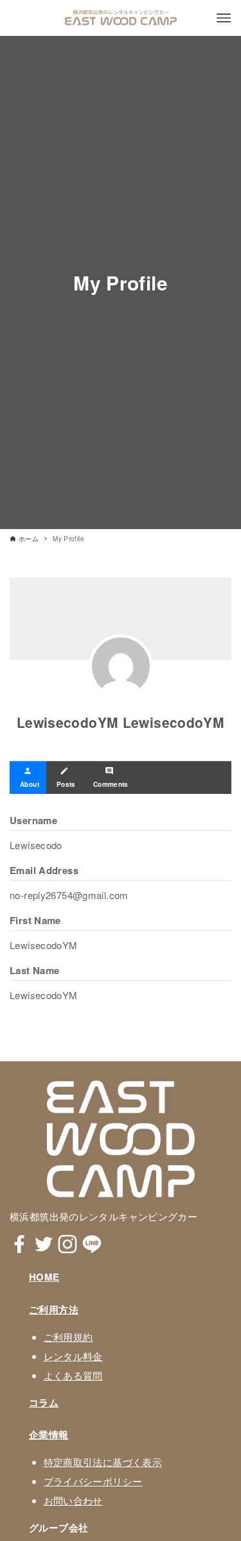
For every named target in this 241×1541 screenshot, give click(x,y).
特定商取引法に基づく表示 (103, 1462)
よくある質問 (73, 1375)
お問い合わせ (73, 1500)
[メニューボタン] (224, 18)
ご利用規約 (68, 1336)
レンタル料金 (73, 1356)
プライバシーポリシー (93, 1481)
